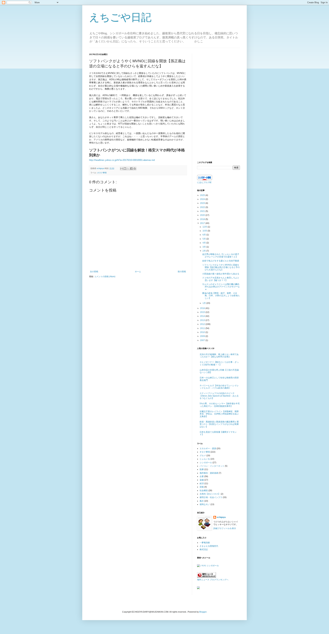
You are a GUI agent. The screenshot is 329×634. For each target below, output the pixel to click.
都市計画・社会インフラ (211, 497)
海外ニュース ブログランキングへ (212, 579)
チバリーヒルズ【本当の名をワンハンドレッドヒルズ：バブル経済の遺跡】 (219, 386)
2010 (202, 332)
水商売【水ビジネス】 (210, 494)
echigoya (221, 517)
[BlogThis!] (125, 168)
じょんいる (205, 459)
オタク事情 (102, 173)
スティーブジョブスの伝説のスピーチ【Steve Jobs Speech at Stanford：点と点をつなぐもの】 (219, 395)
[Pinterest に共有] (134, 168)
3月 (204, 247)
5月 (204, 239)
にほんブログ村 (204, 182)
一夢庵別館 (205, 542)
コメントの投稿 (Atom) (104, 276)
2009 (202, 336)
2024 (202, 199)
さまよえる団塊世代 (209, 546)
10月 (205, 231)
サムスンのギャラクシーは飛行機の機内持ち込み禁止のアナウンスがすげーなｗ (221, 286)
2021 (202, 211)
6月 (204, 235)
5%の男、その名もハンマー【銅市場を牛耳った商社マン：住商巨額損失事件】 (220, 404)
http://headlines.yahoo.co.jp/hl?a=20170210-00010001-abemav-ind (122, 160)
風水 (202, 501)
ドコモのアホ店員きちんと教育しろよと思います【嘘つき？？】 (220, 279)
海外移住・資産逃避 (209, 473)
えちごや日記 (120, 17)
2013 (202, 320)
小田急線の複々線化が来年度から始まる (220, 274)
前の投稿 (182, 271)
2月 (204, 251)
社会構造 (204, 490)
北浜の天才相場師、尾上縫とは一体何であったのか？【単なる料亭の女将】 (219, 355)
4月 (204, 243)
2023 (202, 203)
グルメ (203, 455)
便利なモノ (205, 504)
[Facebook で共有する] (131, 168)
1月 (204, 303)
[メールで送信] (121, 168)
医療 (202, 469)
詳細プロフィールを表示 (224, 528)
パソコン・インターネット (212, 466)
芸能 (202, 487)
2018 (202, 219)
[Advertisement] (218, 104)
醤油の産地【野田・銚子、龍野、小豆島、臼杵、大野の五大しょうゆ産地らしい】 (221, 295)
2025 (202, 195)
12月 (205, 227)
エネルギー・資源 (208, 448)
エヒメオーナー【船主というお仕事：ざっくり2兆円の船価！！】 (219, 363)
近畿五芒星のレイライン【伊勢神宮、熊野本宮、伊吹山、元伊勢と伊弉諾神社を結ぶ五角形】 (219, 414)
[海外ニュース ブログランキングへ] (206, 577)
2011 (202, 328)
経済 (202, 483)
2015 (202, 312)
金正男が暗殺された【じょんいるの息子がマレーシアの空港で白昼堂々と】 (220, 255)
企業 (202, 476)
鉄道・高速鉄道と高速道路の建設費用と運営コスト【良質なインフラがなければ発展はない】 (219, 424)
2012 (202, 324)
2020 (202, 215)
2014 (202, 316)
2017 (202, 223)
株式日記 (204, 549)
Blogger (202, 612)
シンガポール (206, 462)
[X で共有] (128, 168)
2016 (202, 308)
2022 (202, 207)
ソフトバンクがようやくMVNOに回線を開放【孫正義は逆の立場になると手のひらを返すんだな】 (221, 267)
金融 (202, 480)
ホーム (138, 271)
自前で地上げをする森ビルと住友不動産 (220, 261)
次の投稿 (94, 271)
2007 (202, 340)
